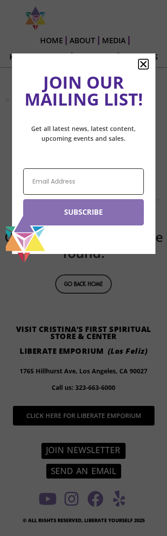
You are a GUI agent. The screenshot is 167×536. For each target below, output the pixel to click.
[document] (83, 268)
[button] (143, 64)
